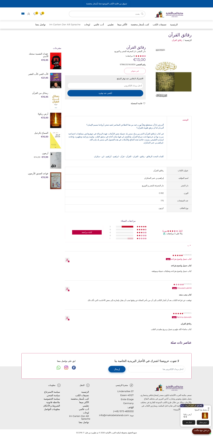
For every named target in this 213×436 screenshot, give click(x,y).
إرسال (117, 369)
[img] (177, 255)
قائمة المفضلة (136, 103)
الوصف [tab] (185, 120)
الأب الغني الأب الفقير (38, 74)
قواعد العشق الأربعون (38, 173)
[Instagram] (66, 368)
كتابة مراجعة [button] (87, 232)
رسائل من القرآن (40, 93)
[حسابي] (28, 14)
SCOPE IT (80, 433)
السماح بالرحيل (41, 133)
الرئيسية (188, 40)
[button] (140, 56)
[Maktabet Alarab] (173, 14)
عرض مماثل (203, 422)
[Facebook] (74, 368)
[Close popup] (208, 407)
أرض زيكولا (187, 414)
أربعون (45, 153)
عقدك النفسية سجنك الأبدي (38, 55)
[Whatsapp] (59, 368)
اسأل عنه (189, 422)
